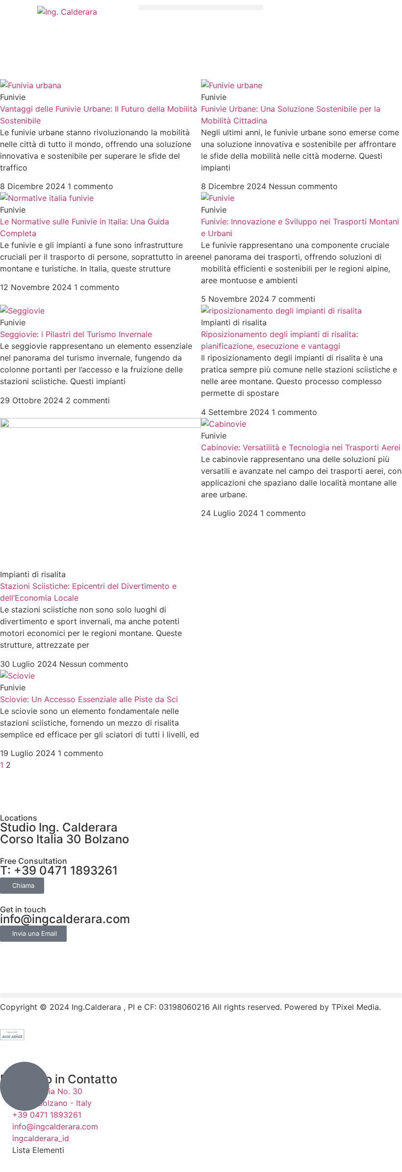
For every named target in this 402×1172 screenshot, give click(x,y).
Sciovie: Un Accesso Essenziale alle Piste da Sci (89, 699)
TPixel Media (355, 1007)
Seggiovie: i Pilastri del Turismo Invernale (76, 334)
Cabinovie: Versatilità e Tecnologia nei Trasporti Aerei (301, 447)
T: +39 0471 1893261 (59, 870)
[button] (201, 7)
